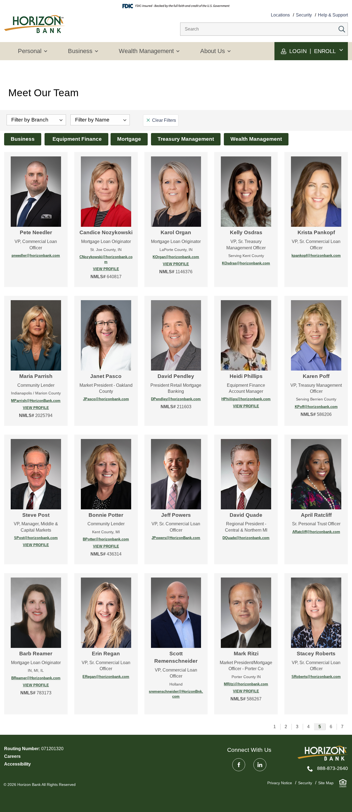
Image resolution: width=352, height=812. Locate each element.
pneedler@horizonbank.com (36, 255)
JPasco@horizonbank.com (106, 399)
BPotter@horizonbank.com (106, 539)
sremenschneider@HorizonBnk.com (176, 693)
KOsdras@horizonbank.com (246, 263)
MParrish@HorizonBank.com (36, 401)
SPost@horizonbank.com (36, 538)
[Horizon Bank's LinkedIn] (259, 764)
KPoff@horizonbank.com (316, 407)
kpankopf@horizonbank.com (316, 255)
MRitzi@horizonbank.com (246, 684)
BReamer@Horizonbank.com (36, 678)
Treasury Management (186, 139)
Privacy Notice (279, 783)
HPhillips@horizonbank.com (246, 399)
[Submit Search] (342, 29)
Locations (280, 15)
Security (304, 15)
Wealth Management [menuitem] (146, 51)
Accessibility (17, 764)
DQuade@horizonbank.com (246, 538)
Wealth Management (256, 139)
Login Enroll (312, 51)
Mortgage (129, 139)
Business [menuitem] (80, 51)
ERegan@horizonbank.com (105, 677)
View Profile (99, 269)
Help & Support (333, 15)
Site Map (326, 783)
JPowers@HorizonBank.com (176, 538)
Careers (12, 756)
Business (23, 139)
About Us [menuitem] (212, 51)
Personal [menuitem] (30, 51)
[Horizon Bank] (323, 753)
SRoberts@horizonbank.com (316, 677)
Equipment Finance (76, 139)
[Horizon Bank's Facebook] (238, 764)
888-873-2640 (332, 768)
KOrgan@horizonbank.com (176, 257)
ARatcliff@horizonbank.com (316, 532)
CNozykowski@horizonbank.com (106, 259)
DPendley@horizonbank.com (176, 399)
